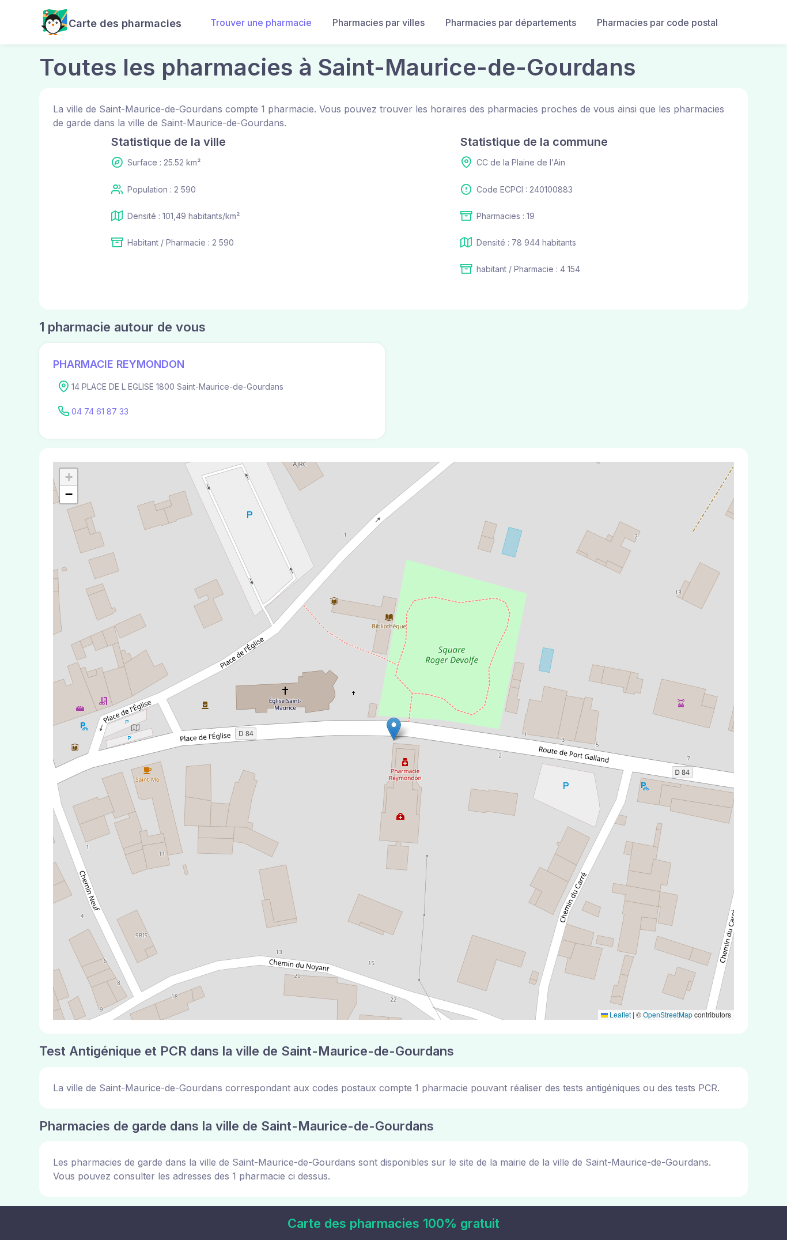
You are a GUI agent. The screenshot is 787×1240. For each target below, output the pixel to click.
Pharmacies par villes (378, 22)
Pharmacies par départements (510, 22)
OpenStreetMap (668, 1014)
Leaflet (619, 1014)
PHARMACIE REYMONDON (118, 364)
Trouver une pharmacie (261, 22)
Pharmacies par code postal (657, 22)
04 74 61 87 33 (99, 411)
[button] (394, 729)
